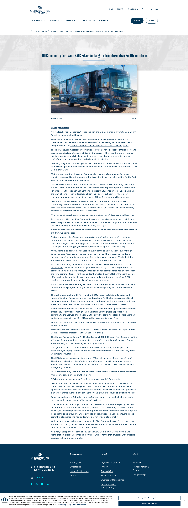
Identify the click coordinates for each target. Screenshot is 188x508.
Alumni (120, 9)
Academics (37, 20)
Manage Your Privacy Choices (149, 498)
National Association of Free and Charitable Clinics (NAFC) (99, 145)
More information (79, 505)
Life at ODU (87, 20)
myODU (154, 9)
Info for (132, 9)
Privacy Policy (65, 505)
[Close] (184, 500)
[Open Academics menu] (45, 20)
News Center (41, 31)
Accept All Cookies (149, 503)
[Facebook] (31, 484)
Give (111, 9)
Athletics (103, 20)
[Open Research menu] (77, 20)
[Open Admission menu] (62, 20)
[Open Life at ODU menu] (94, 20)
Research (70, 20)
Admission (54, 20)
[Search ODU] (143, 9)
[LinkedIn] (48, 484)
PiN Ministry (85, 295)
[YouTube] (42, 484)
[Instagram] (37, 484)
